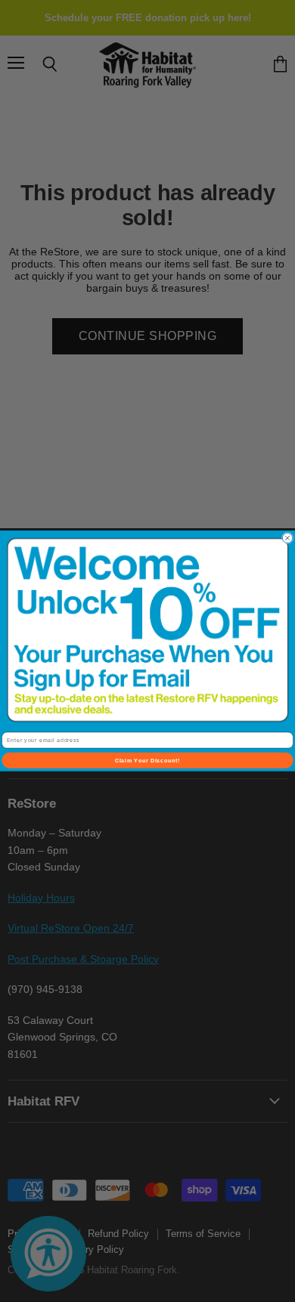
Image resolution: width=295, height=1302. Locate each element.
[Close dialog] (287, 538)
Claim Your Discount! (148, 760)
